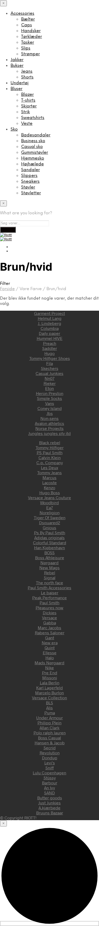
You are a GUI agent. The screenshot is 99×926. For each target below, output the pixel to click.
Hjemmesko (32, 158)
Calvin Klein (50, 457)
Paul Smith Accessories (49, 587)
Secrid (50, 747)
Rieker (50, 383)
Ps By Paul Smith (49, 532)
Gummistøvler (34, 152)
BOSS (49, 552)
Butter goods (49, 797)
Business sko (33, 141)
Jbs (49, 413)
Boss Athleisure (49, 557)
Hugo (49, 353)
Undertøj (20, 83)
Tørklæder (31, 36)
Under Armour (49, 717)
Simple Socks (49, 398)
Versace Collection (49, 697)
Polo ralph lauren (50, 732)
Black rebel (49, 442)
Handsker (31, 31)
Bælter (28, 19)
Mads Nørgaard (49, 662)
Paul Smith (49, 602)
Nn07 (49, 378)
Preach (49, 343)
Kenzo (49, 487)
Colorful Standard (49, 542)
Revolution (50, 752)
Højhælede (32, 164)
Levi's (49, 762)
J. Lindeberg (49, 323)
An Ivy (49, 787)
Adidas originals (49, 537)
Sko (14, 129)
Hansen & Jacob (50, 742)
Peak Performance (49, 597)
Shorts (27, 77)
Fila (49, 363)
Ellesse (49, 652)
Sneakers (30, 181)
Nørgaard (49, 562)
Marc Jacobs (49, 627)
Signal (49, 577)
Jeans (26, 71)
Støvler (28, 187)
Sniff (49, 767)
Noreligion (50, 512)
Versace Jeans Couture (49, 497)
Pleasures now (49, 607)
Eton (49, 388)
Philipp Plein (49, 722)
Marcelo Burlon (49, 692)
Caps (26, 25)
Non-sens (49, 418)
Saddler (49, 348)
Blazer (27, 94)
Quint (50, 647)
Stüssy (50, 777)
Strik (25, 112)
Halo (49, 657)
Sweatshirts (32, 118)
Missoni (49, 677)
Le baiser (49, 592)
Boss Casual (49, 737)
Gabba (49, 622)
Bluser (16, 89)
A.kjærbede (49, 807)
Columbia (50, 328)
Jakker (17, 60)
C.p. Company (49, 462)
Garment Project (49, 313)
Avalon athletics (49, 423)
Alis (49, 707)
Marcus (49, 477)
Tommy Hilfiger (50, 447)
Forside (7, 289)
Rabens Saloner (49, 632)
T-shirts (28, 100)
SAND (49, 792)
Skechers (49, 368)
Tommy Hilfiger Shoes (49, 358)
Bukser (17, 65)
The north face (49, 582)
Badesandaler (35, 135)
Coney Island (49, 408)
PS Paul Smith (50, 452)
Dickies (49, 612)
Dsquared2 (49, 522)
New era (50, 642)
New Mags (49, 567)
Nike (49, 667)
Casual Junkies (49, 373)
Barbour (49, 782)
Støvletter (31, 193)
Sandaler (30, 170)
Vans (49, 403)
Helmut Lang (50, 318)
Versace (49, 617)
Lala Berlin (49, 682)
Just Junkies (49, 802)
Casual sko (32, 147)
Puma (49, 712)
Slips (25, 48)
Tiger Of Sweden (49, 517)
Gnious (49, 527)
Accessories (22, 13)
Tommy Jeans (49, 472)
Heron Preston (49, 393)
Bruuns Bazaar (49, 812)
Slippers (29, 176)
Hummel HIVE (50, 338)
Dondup (49, 757)
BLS (49, 702)
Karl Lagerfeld (49, 687)
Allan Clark (49, 727)
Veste (26, 123)
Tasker (27, 42)
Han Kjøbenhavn (49, 547)
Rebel (49, 572)
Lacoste (49, 482)
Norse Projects (49, 428)
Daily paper (49, 333)
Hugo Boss (49, 492)
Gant (49, 637)
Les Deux (49, 467)
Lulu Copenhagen (49, 772)
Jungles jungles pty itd (49, 433)
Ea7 (49, 507)
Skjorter (29, 106)
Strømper (30, 54)
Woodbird (49, 502)
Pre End (49, 672)
